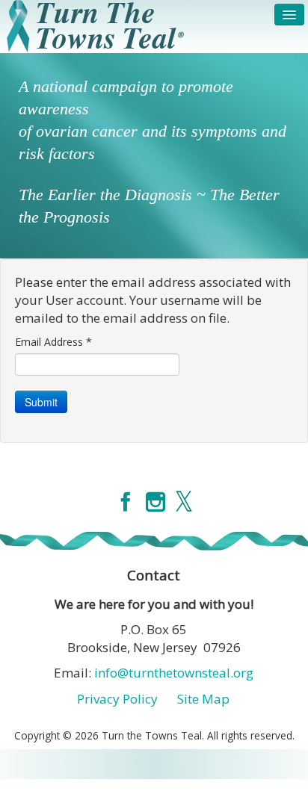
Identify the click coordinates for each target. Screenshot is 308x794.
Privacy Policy (117, 698)
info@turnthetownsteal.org (173, 672)
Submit (41, 401)
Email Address (53, 342)
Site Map (203, 698)
